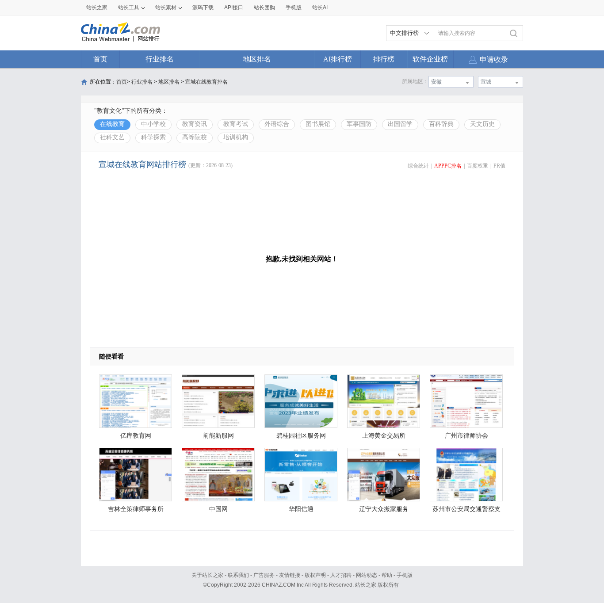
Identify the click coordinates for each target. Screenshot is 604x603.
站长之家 (96, 7)
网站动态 (366, 575)
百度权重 (477, 166)
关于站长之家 (207, 575)
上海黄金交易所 (383, 435)
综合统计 (418, 166)
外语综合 (276, 124)
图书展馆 (318, 124)
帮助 (387, 575)
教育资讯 (194, 124)
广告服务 (264, 575)
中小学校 (153, 124)
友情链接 (289, 575)
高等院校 (194, 137)
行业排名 (159, 59)
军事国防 (359, 124)
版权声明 (315, 575)
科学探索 (153, 137)
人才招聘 (341, 575)
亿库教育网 (135, 435)
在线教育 (112, 124)
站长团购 (264, 7)
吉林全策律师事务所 (136, 509)
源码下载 (203, 7)
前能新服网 (218, 435)
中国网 (218, 509)
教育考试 (235, 124)
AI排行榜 (337, 59)
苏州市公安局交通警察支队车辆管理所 (466, 511)
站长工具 (128, 7)
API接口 (233, 7)
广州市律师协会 (466, 435)
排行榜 (383, 59)
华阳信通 (301, 509)
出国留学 (400, 124)
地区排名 (257, 59)
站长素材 (165, 7)
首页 (100, 59)
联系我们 (238, 575)
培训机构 (235, 137)
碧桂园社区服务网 (301, 435)
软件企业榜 (430, 59)
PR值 (499, 166)
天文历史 (482, 124)
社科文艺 (112, 137)
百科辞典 (441, 124)
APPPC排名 (448, 166)
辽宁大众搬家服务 (384, 509)
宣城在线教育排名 (206, 82)
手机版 (405, 575)
